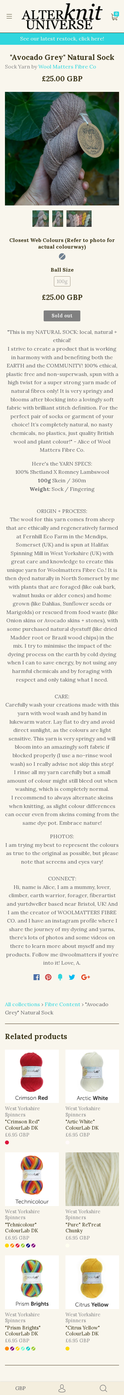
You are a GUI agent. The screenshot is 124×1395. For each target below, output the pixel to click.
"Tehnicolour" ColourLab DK (21, 1227)
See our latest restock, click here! (62, 38)
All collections (22, 1004)
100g (62, 281)
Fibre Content (62, 1004)
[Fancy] (60, 977)
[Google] (85, 977)
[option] (62, 148)
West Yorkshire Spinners (22, 1111)
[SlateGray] (62, 256)
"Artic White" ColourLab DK (82, 1124)
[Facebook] (36, 977)
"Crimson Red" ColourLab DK (22, 1124)
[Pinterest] (48, 977)
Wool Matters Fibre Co (67, 66)
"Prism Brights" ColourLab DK (23, 1331)
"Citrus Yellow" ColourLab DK (82, 1331)
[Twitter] (72, 977)
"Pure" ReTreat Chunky (83, 1227)
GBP (20, 1388)
